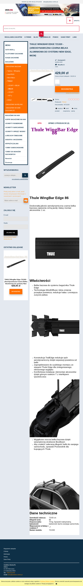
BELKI (10, 89)
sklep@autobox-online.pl (50, 2)
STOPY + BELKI (13, 85)
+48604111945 (10, 573)
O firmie (6, 551)
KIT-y (10, 95)
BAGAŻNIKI (9, 62)
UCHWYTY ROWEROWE (14, 123)
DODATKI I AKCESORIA (13, 139)
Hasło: (6, 223)
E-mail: (6, 215)
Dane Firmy (7, 559)
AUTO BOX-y (10, 50)
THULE (9, 81)
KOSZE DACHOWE (12, 58)
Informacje (7, 554)
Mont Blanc (11, 78)
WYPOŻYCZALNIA (11, 143)
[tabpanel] (54, 330)
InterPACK (10, 74)
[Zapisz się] (26, 200)
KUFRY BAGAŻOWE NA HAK (15, 119)
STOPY (11, 92)
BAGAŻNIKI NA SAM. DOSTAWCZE (13, 109)
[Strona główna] (41, 10)
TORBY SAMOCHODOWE (14, 147)
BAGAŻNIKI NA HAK (12, 115)
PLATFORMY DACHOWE (14, 54)
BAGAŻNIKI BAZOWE (13, 66)
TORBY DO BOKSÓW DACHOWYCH (13, 153)
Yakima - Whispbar (13, 71)
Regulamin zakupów (10, 548)
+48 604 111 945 (26, 2)
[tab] (40, 123)
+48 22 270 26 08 (36, 2)
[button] (53, 100)
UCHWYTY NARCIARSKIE (14, 127)
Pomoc (6, 557)
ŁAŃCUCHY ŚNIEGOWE (13, 135)
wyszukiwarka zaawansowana (20, 179)
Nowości (8, 158)
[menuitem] (13, 37)
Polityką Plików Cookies (47, 581)
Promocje (8, 162)
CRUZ (9, 100)
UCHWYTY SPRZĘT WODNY (15, 131)
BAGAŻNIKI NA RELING (14, 104)
